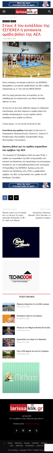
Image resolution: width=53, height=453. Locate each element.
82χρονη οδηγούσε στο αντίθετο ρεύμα (33, 304)
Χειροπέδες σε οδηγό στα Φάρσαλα (31, 339)
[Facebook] (4, 197)
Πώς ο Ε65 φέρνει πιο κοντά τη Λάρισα (33, 351)
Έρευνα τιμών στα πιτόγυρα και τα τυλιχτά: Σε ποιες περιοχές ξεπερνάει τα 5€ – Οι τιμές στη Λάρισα (14, 216)
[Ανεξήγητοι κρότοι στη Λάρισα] (8, 319)
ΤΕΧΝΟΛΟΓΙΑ (29, 446)
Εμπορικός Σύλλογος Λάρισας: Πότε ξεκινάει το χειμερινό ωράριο (39, 215)
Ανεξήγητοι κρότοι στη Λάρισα (29, 316)
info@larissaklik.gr (32, 423)
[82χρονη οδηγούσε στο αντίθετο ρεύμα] (8, 307)
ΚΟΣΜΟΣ (44, 443)
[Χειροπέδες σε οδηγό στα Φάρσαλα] (8, 342)
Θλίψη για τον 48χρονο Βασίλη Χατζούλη (33, 328)
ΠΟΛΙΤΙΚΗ (35, 443)
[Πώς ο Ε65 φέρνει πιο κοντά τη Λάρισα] (8, 354)
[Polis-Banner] (26, 185)
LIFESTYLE (39, 446)
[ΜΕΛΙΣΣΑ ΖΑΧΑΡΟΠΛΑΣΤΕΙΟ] (20, 392)
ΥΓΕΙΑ (11, 446)
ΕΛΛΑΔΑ (27, 443)
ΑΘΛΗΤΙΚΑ (13, 17)
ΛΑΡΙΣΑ (13, 21)
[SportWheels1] (20, 257)
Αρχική (4, 17)
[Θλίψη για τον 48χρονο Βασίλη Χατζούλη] (8, 330)
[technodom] (20, 290)
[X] (10, 197)
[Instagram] (23, 430)
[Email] (16, 197)
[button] (4, 11)
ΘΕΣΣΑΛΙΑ (18, 443)
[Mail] (29, 430)
